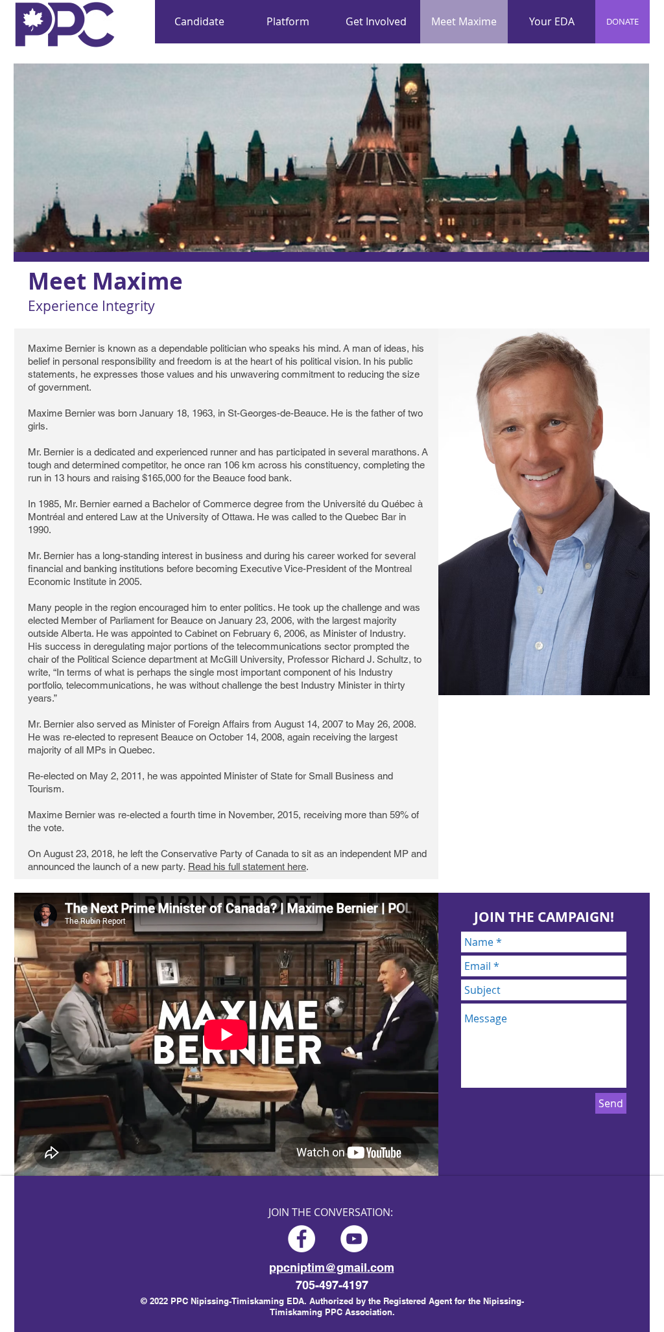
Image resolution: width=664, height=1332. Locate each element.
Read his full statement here (247, 866)
